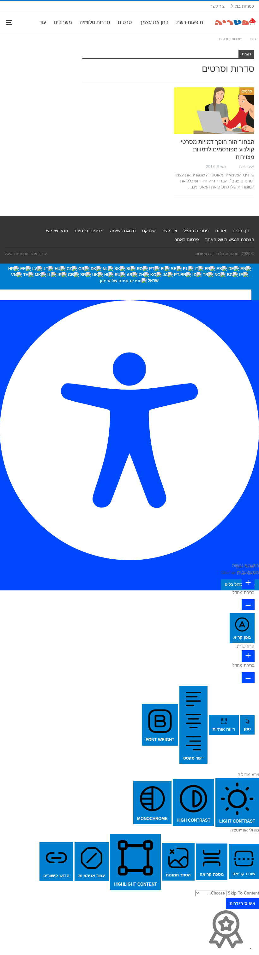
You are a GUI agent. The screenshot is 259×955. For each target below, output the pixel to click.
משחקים (63, 22)
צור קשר (217, 6)
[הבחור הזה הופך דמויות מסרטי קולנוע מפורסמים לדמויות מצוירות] (214, 110)
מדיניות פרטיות (89, 230)
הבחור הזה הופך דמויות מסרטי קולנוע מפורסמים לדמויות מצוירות (217, 149)
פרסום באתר (187, 239)
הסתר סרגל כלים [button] (240, 584)
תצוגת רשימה (123, 230)
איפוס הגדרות (242, 903)
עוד (42, 22)
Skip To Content (243, 893)
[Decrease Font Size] (248, 604)
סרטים (125, 22)
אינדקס (149, 230)
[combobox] (129, 277)
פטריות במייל (242, 6)
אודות (220, 230)
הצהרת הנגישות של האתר (229, 239)
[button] (255, 295)
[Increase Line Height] (248, 656)
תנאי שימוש (57, 230)
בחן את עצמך (154, 22)
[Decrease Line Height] (248, 677)
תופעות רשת (189, 22)
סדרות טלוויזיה (95, 22)
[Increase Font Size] (248, 583)
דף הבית (240, 230)
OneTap (228, 572)
